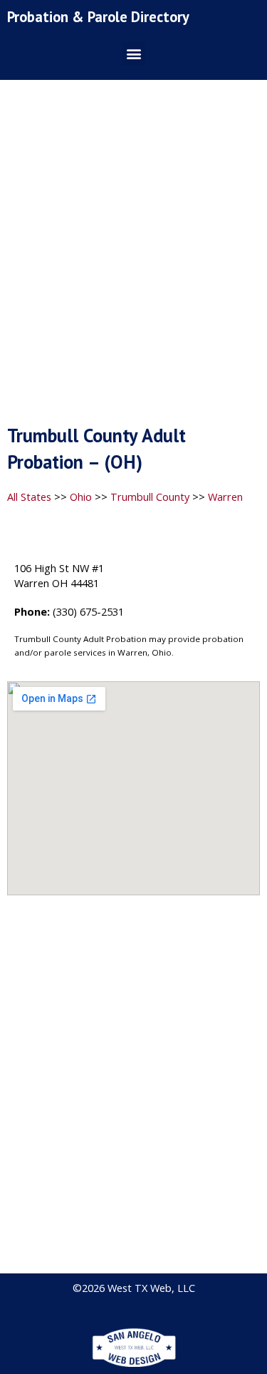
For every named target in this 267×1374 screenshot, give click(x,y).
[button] (133, 54)
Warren (225, 496)
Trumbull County (149, 496)
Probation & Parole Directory (98, 16)
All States (29, 496)
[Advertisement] (133, 256)
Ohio (81, 496)
